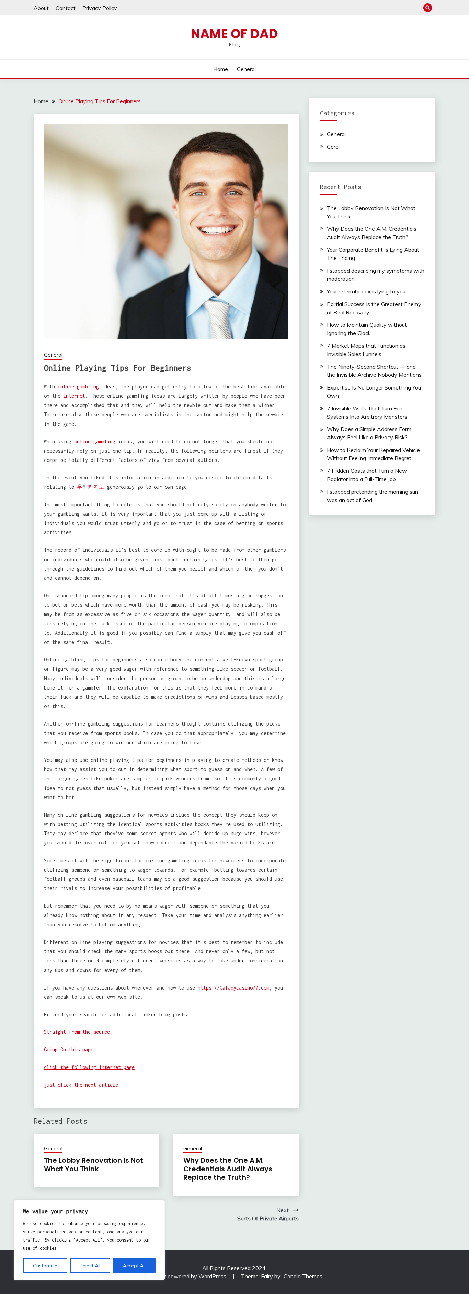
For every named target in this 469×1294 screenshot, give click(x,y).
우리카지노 (90, 487)
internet (74, 396)
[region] (89, 1240)
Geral (333, 146)
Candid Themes (303, 1276)
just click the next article (81, 1085)
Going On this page (68, 1049)
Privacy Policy (99, 7)
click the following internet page (89, 1067)
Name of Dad (234, 34)
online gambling (78, 387)
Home (220, 68)
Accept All (134, 1265)
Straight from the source (77, 1032)
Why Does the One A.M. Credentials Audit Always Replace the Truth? (227, 1168)
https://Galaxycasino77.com (233, 988)
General (246, 68)
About (41, 7)
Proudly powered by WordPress (188, 1276)
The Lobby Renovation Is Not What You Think (93, 1164)
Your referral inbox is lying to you (366, 291)
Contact (66, 7)
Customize (45, 1265)
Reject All (90, 1265)
